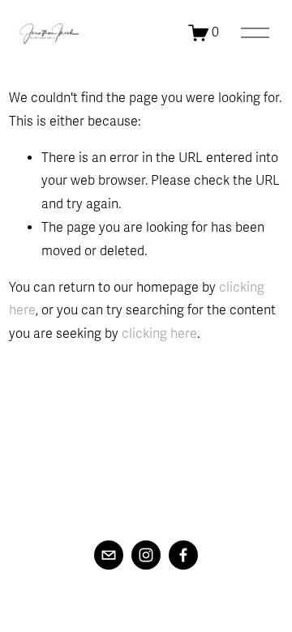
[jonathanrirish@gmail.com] (108, 555)
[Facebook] (183, 555)
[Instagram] (146, 555)
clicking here (159, 334)
